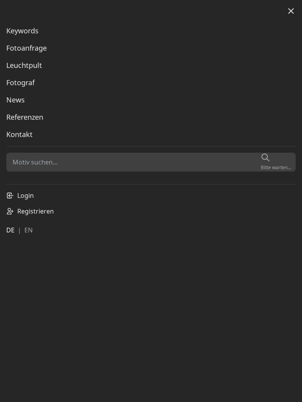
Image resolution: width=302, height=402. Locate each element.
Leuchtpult (24, 65)
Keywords (22, 30)
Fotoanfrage (26, 48)
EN (28, 230)
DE (10, 230)
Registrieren (35, 211)
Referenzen (24, 117)
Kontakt (19, 134)
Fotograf (20, 82)
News (15, 99)
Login (25, 195)
